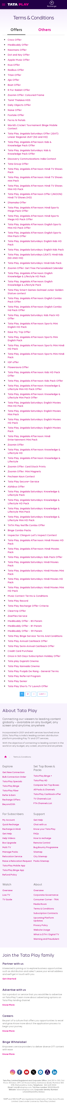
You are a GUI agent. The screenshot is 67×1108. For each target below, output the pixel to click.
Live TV (6, 895)
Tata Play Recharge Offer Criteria (28, 606)
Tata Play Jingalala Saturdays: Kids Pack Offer (35, 557)
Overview (7, 890)
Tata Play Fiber (10, 790)
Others (44, 30)
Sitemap (38, 852)
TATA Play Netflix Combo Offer (26, 525)
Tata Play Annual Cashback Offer (28, 641)
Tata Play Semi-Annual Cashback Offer (31, 646)
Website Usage (42, 930)
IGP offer (13, 362)
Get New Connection (13, 772)
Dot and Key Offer (19, 55)
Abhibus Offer (16, 487)
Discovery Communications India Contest (32, 159)
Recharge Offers (11, 800)
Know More (8, 1005)
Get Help (7, 834)
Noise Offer (15, 110)
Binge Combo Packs (19, 530)
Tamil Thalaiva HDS (19, 100)
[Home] (18, 4)
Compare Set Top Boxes (46, 785)
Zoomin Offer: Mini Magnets (24, 471)
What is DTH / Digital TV (46, 934)
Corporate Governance (46, 895)
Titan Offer (14, 75)
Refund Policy (9, 875)
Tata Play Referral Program (24, 676)
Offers (16, 30)
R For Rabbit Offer (19, 90)
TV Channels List (42, 799)
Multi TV (6, 847)
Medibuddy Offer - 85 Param (25, 621)
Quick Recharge (10, 824)
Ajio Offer (13, 80)
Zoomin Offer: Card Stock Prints (27, 466)
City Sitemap (40, 856)
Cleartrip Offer (17, 611)
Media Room (40, 904)
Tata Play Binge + (43, 776)
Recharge (51, 6)
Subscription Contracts (46, 913)
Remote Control (42, 843)
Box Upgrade (9, 843)
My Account (8, 820)
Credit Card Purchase (20, 651)
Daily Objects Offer (19, 105)
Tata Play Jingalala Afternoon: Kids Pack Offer (35, 381)
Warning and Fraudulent (46, 939)
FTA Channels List (43, 803)
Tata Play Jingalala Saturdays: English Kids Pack (36, 250)
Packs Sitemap (41, 861)
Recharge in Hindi (11, 829)
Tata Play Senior (17, 681)
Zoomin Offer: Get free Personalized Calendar (35, 268)
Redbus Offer (16, 70)
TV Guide (7, 899)
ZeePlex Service (17, 616)
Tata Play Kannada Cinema (24, 666)
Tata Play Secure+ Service (23, 481)
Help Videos (8, 838)
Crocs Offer (15, 40)
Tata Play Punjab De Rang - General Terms (33, 671)
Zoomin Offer (16, 445)
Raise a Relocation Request (17, 861)
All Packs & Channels (44, 790)
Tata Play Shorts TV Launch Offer (28, 686)
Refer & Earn (9, 795)
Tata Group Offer (18, 164)
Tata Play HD (40, 780)
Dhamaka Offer (17, 202)
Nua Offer (14, 65)
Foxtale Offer (16, 115)
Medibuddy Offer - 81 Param (25, 626)
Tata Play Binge (10, 786)
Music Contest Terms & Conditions (28, 596)
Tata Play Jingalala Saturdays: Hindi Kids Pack (34, 263)
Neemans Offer (17, 50)
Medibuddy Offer (18, 45)
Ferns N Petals (16, 120)
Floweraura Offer (18, 367)
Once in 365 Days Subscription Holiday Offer (34, 656)
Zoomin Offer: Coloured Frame (26, 95)
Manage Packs (10, 852)
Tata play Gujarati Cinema (23, 661)
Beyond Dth (8, 804)
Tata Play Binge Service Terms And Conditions (35, 636)
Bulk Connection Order (14, 777)
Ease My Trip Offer (19, 332)
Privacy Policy (41, 925)
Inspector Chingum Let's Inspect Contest (32, 535)
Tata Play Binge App (13, 870)
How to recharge (42, 838)
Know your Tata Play (44, 829)
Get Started (9, 979)
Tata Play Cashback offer (47, 794)
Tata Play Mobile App (13, 866)
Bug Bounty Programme (46, 847)
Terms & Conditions (44, 909)
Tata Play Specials (12, 781)
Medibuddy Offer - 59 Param (25, 631)
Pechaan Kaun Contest (21, 476)
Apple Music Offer (19, 60)
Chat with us (40, 824)
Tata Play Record (18, 601)
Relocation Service (12, 856)
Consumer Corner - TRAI (46, 899)
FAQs (36, 834)
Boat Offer (14, 85)
